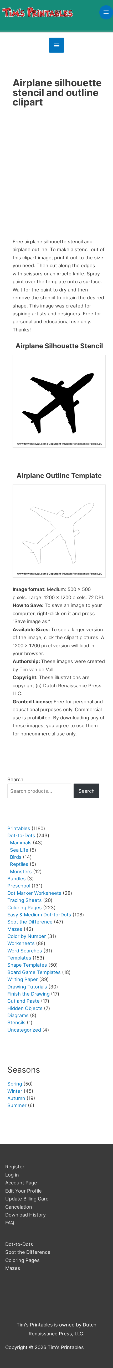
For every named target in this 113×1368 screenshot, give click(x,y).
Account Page (21, 1182)
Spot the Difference (27, 1252)
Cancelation (18, 1207)
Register (14, 1166)
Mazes (12, 1268)
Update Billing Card (27, 1199)
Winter (14, 1091)
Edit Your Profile (23, 1191)
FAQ (9, 1222)
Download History (25, 1215)
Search (15, 779)
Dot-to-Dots (19, 1244)
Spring (14, 1084)
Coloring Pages (22, 1260)
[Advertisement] (56, 174)
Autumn (16, 1098)
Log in (12, 1175)
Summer (17, 1105)
